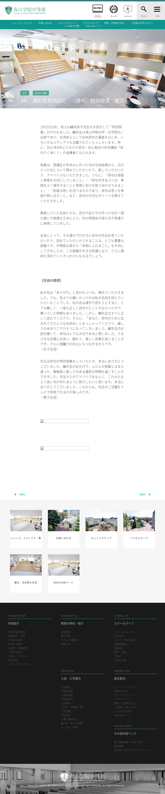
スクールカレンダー (125, 632)
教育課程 (66, 632)
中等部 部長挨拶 (17, 632)
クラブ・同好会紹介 (125, 640)
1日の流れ (119, 636)
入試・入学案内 (71, 675)
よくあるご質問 (69, 727)
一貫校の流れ (15, 652)
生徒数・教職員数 (17, 648)
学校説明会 (67, 699)
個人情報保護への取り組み (128, 742)
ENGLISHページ (93, 26)
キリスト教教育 (69, 640)
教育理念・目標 (16, 636)
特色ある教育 (15, 644)
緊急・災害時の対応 (114, 23)
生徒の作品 (120, 660)
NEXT (143, 494)
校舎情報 (13, 660)
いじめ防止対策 (71, 26)
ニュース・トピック (22, 23)
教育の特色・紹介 (72, 620)
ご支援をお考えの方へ (142, 23)
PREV (22, 494)
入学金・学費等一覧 (72, 707)
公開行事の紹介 (69, 719)
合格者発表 (67, 695)
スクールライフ (124, 620)
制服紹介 (119, 648)
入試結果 (66, 703)
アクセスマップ (90, 23)
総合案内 (122, 675)
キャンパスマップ (67, 23)
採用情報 (119, 746)
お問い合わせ (45, 23)
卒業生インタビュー (19, 656)
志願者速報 (67, 691)
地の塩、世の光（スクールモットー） (134, 750)
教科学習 (66, 636)
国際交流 (66, 644)
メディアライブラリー (20, 664)
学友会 (117, 656)
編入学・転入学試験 (72, 723)
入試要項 (66, 687)
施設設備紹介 (121, 644)
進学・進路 (120, 652)
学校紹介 (17, 620)
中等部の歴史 (15, 640)
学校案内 (66, 715)
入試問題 (66, 711)
